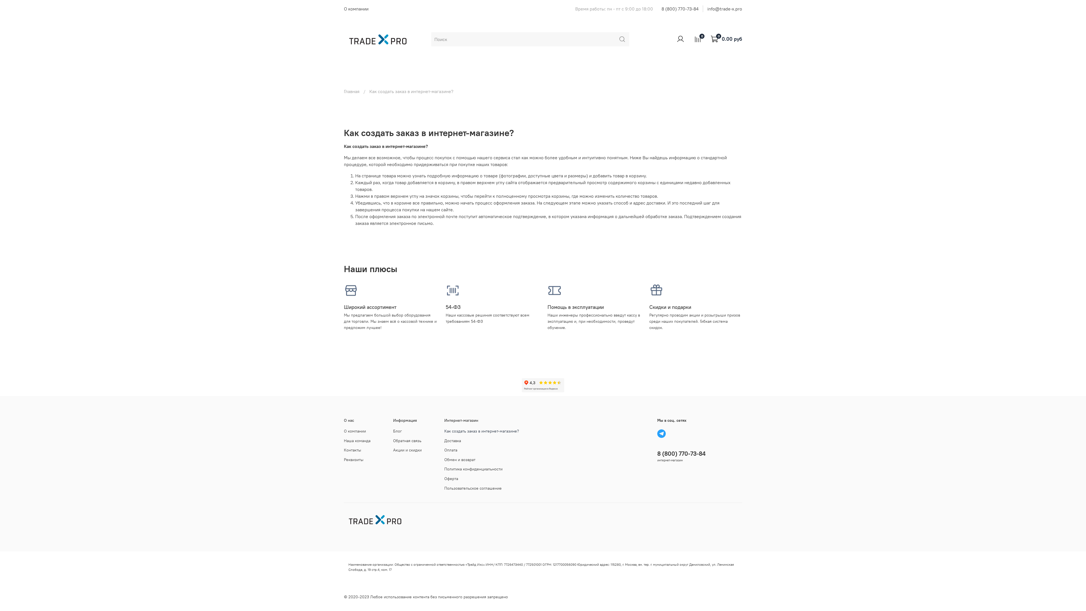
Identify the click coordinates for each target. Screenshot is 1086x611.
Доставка (452, 440)
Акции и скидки (407, 450)
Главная (351, 91)
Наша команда (357, 440)
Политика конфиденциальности (473, 469)
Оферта (451, 478)
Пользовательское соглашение (473, 488)
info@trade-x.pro (724, 9)
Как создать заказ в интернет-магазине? (481, 431)
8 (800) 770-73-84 (680, 9)
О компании (356, 9)
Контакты (352, 450)
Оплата (450, 450)
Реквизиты (353, 459)
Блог (397, 431)
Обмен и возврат (459, 459)
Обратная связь (407, 440)
